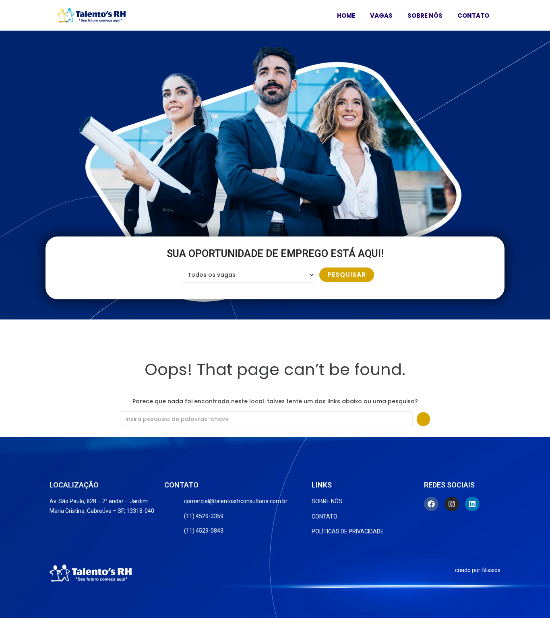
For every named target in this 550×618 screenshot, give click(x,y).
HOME (346, 15)
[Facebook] (431, 504)
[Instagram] (452, 504)
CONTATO (473, 15)
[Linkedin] (472, 504)
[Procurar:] (266, 419)
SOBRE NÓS (424, 15)
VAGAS (381, 15)
